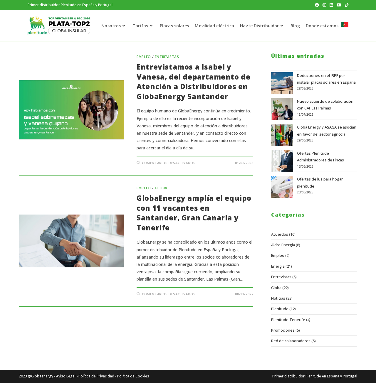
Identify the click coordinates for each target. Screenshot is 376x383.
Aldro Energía (283, 244)
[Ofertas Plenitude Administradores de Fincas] (282, 161)
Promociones (283, 330)
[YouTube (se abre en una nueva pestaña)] (339, 5)
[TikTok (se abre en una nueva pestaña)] (345, 5)
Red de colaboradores (290, 340)
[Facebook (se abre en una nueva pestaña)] (317, 5)
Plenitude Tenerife (288, 319)
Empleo (144, 56)
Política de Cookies (133, 376)
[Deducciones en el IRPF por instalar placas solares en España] (282, 83)
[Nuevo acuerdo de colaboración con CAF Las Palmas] (282, 109)
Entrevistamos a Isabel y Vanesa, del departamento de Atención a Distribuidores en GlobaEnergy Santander (193, 81)
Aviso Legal (65, 376)
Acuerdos (279, 234)
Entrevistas (167, 56)
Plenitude (279, 308)
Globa (161, 187)
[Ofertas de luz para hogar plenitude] (282, 187)
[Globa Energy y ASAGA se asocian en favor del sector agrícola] (282, 135)
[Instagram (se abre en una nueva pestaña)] (324, 5)
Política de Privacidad (96, 376)
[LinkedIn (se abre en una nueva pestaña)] (331, 5)
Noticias (278, 298)
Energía (278, 266)
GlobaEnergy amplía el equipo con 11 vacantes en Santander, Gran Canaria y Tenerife (194, 212)
